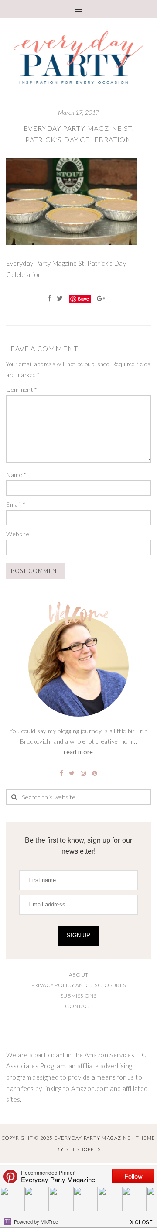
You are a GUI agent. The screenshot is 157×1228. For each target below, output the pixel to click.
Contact (78, 1006)
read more (78, 751)
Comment (21, 389)
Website (17, 534)
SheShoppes (83, 1149)
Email (15, 504)
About (79, 974)
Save (83, 298)
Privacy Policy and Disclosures (78, 985)
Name (16, 474)
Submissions (78, 995)
